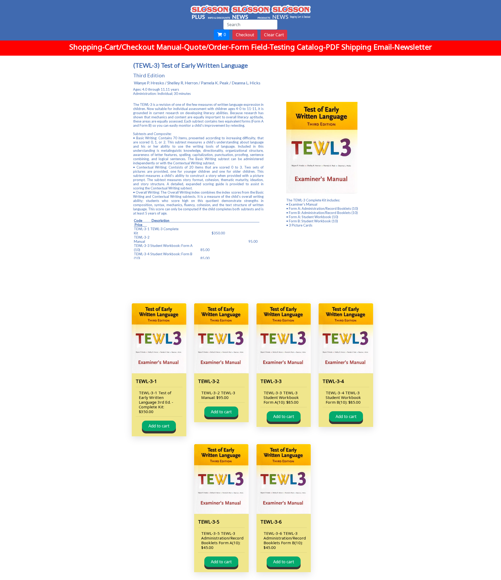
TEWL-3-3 (271, 381)
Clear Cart (274, 35)
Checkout (245, 35)
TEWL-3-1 (146, 381)
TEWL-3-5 (208, 522)
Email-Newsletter (402, 47)
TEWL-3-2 (208, 381)
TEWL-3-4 (333, 381)
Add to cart (158, 426)
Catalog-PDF (319, 47)
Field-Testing (274, 47)
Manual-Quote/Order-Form (203, 47)
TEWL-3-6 (271, 522)
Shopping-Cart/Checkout (112, 47)
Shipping (357, 47)
